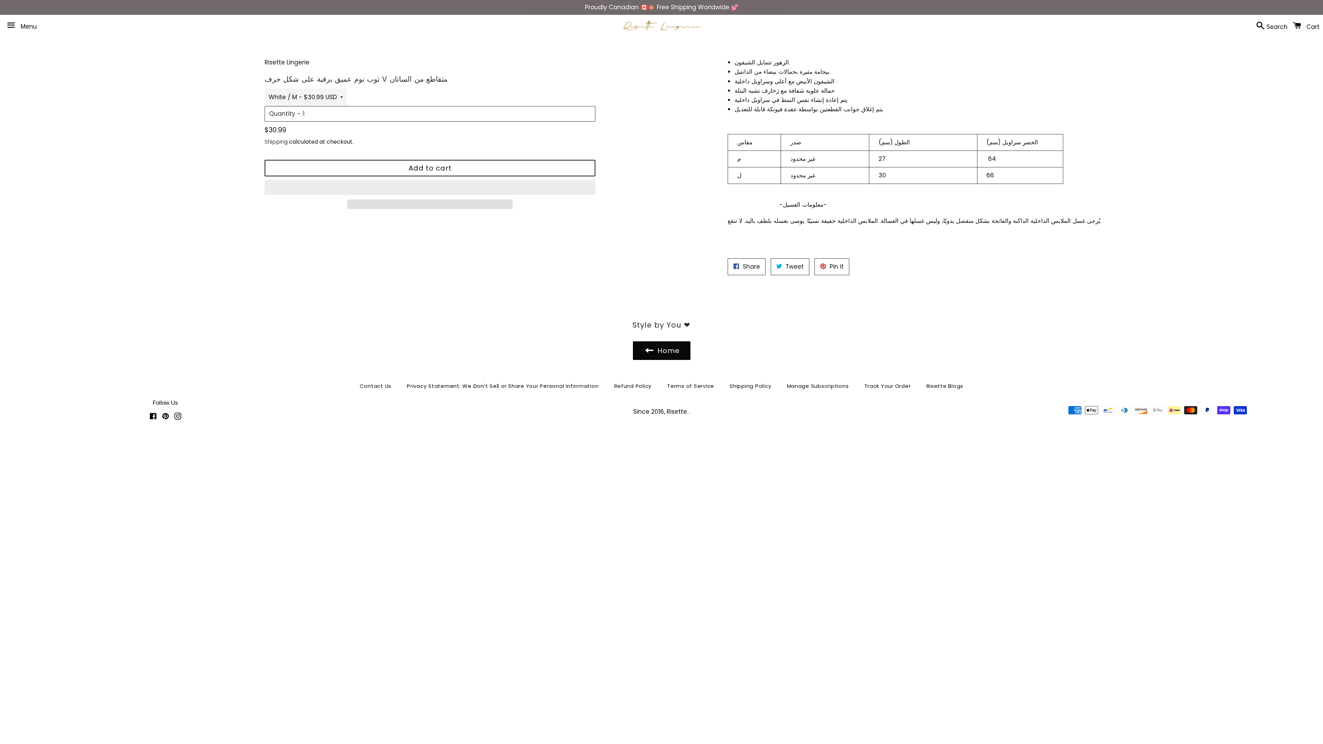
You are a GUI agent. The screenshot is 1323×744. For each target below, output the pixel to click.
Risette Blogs (945, 386)
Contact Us (376, 386)
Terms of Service (690, 386)
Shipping (276, 142)
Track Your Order (887, 386)
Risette (678, 411)
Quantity (282, 114)
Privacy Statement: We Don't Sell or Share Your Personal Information (502, 386)
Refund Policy (633, 386)
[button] (430, 187)
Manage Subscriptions (818, 386)
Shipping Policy (750, 386)
